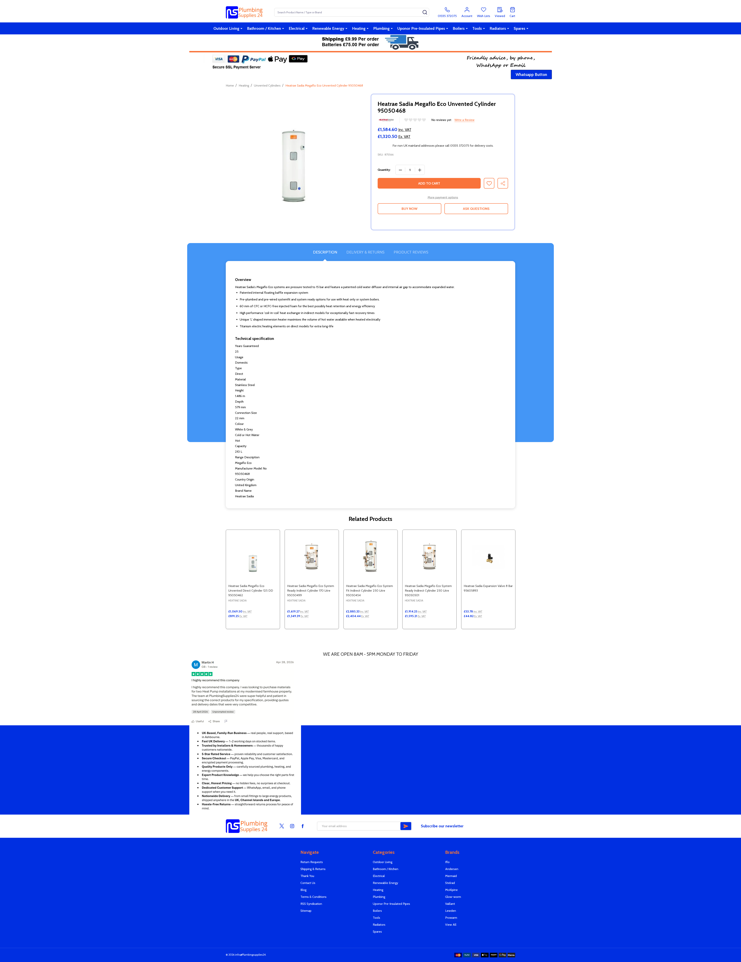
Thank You (307, 876)
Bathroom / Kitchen (264, 28)
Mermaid (451, 876)
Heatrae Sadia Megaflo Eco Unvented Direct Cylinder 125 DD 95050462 (250, 590)
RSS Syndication (311, 904)
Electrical (297, 28)
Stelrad (450, 883)
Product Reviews (411, 252)
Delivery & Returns (365, 252)
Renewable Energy (328, 28)
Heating (358, 28)
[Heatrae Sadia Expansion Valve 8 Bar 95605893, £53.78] (488, 556)
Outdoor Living (226, 28)
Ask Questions (476, 209)
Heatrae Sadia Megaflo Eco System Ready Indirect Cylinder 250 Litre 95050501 (428, 590)
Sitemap (305, 911)
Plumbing (381, 28)
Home (230, 85)
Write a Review (464, 120)
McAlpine (451, 890)
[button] (531, 74)
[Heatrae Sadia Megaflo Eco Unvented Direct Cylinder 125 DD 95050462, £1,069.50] (252, 556)
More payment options (443, 197)
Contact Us (307, 883)
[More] (241, 28)
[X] (282, 826)
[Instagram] (292, 826)
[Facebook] (302, 826)
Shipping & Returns (313, 869)
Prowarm (451, 917)
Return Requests (311, 862)
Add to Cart (429, 183)
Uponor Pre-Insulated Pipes (421, 28)
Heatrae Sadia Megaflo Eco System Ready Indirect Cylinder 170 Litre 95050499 (310, 590)
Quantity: (384, 170)
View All (450, 924)
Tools (477, 28)
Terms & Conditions (313, 897)
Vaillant (450, 904)
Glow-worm (453, 897)
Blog (303, 890)
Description (325, 252)
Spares (519, 28)
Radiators (498, 28)
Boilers (459, 28)
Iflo (447, 862)
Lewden (450, 911)
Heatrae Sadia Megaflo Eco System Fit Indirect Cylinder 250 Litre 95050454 (369, 590)
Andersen (451, 869)
